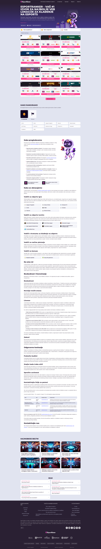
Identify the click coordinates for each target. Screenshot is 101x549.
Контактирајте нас (76, 508)
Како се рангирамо (76, 512)
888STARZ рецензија (50, 48)
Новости (79, 1)
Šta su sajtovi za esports (51, 506)
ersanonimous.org (45, 399)
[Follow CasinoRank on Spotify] (77, 528)
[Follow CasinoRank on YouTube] (74, 528)
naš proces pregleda (34, 144)
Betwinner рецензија (71, 48)
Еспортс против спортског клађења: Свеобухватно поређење (50, 510)
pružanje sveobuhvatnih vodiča (43, 190)
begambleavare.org (45, 405)
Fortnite (25, 509)
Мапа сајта (72, 547)
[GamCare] (55, 538)
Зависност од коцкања (59, 547)
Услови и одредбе (30, 547)
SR (21, 527)
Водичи (72, 1)
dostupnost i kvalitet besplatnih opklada (34, 170)
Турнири (66, 1)
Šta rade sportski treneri (51, 512)
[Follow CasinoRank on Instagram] (69, 528)
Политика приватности (73, 515)
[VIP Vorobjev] (47, 538)
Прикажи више (50, 98)
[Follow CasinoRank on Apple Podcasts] (79, 528)
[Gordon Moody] (64, 538)
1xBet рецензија (30, 64)
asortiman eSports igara (51, 157)
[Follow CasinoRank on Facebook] (67, 528)
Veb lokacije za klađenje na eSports (48, 1)
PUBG (25, 511)
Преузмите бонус (30, 46)
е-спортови (59, 1)
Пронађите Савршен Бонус (50, 508)
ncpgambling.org (45, 402)
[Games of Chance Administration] (31, 538)
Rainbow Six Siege (25, 513)
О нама (75, 506)
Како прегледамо (75, 510)
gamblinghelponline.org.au (47, 414)
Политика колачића (44, 547)
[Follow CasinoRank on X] (72, 528)
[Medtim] (38, 538)
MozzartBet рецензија (30, 48)
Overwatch (25, 507)
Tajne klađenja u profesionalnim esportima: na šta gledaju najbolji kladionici (49, 515)
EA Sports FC (25, 515)
